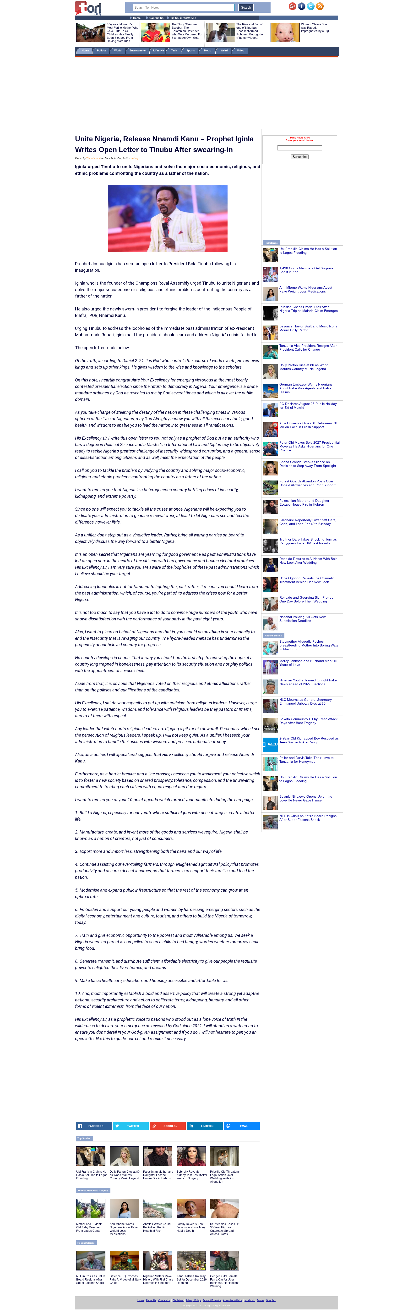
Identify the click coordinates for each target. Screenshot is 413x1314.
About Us (151, 1300)
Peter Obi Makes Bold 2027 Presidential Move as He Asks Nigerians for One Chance (309, 446)
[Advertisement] (206, 94)
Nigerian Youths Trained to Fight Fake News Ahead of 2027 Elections (308, 682)
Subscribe (300, 157)
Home (137, 18)
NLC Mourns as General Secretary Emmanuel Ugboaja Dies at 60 (305, 701)
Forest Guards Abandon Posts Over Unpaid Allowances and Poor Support (307, 483)
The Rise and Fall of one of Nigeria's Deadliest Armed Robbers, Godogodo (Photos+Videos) (249, 31)
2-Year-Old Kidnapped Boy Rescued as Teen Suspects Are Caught (309, 740)
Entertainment (138, 50)
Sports (191, 50)
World (118, 50)
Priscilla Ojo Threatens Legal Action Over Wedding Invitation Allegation (224, 1176)
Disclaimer (178, 1300)
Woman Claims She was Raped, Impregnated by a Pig (315, 28)
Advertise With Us (232, 1300)
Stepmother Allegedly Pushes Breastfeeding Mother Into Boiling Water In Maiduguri (309, 645)
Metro (208, 50)
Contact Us (156, 18)
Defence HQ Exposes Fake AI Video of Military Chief (125, 1280)
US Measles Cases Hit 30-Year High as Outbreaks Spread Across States (224, 1229)
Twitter (260, 1300)
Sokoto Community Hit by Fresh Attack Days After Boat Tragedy (308, 721)
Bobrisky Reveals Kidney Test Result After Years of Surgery (192, 1175)
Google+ (271, 1300)
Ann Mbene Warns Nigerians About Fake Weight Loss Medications (305, 289)
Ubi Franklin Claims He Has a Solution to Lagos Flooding (91, 1175)
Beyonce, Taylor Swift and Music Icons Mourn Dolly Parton (308, 328)
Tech (174, 50)
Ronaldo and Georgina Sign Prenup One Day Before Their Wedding (306, 599)
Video (241, 50)
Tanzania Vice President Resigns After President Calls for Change (308, 347)
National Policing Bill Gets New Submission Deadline (302, 619)
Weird (224, 50)
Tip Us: (183, 18)
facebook (250, 1300)
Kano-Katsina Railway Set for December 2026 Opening (192, 1280)
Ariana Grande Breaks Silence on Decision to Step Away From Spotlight (307, 464)
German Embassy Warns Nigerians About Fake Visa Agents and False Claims (305, 388)
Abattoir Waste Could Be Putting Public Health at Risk (157, 1227)
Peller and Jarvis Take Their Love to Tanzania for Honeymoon (306, 759)
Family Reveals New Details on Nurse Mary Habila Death (191, 1227)
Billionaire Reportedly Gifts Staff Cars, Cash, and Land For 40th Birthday (307, 522)
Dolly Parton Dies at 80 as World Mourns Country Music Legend (303, 367)
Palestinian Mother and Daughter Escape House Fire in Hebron (304, 502)
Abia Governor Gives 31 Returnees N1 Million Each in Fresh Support (308, 425)
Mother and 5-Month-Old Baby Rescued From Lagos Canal (89, 1227)
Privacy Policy (193, 1300)
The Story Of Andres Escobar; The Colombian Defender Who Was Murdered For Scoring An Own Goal (187, 31)
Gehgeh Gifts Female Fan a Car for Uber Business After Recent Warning (224, 1281)
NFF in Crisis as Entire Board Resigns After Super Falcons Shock (308, 818)
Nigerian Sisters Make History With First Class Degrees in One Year (158, 1280)
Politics (102, 50)
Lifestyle (158, 50)
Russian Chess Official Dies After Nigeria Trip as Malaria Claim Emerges (308, 309)
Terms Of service (212, 1300)
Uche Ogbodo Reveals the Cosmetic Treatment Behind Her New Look (306, 580)
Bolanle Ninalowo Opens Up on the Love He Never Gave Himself (305, 798)
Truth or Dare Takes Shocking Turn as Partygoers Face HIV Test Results (308, 541)
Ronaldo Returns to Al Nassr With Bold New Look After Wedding (308, 560)
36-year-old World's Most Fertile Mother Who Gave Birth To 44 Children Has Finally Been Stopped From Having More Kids (122, 33)
